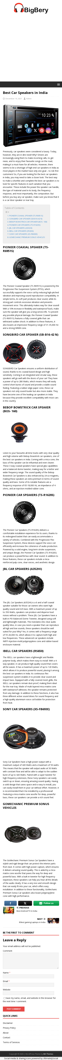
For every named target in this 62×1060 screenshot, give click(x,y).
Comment (7, 950)
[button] (58, 84)
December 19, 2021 (13, 98)
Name (6, 972)
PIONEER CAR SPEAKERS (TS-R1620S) (24, 225)
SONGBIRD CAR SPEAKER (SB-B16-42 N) (25, 219)
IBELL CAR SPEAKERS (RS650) (21, 231)
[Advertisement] (31, 49)
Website (6, 989)
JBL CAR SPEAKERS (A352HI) (20, 228)
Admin (29, 98)
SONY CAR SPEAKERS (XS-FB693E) (23, 234)
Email (6, 981)
